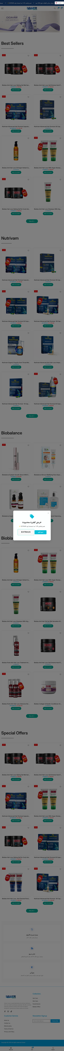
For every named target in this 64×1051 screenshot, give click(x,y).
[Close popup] (48, 513)
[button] (59, 3)
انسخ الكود (40, 532)
